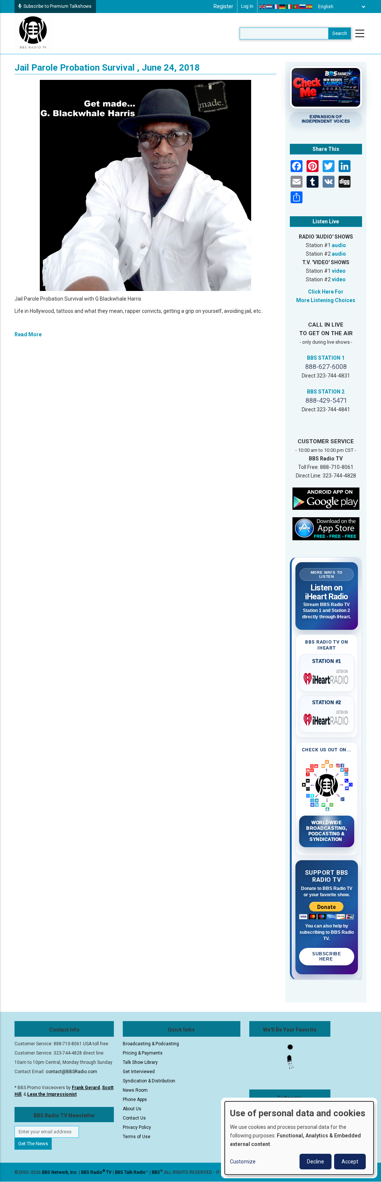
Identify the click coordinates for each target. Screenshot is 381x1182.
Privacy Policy (137, 1127)
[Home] (33, 33)
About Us (132, 1108)
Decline (315, 1162)
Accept (350, 1162)
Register (223, 6)
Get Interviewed (139, 1071)
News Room (135, 1090)
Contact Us (134, 1118)
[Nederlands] (269, 6)
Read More (28, 334)
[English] (262, 6)
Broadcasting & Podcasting (151, 1043)
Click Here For (325, 292)
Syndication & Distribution (149, 1081)
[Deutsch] (282, 6)
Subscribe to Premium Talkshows (57, 6)
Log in (247, 6)
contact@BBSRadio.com (71, 1071)
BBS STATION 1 (326, 358)
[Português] (296, 6)
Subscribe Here (326, 956)
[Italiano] (289, 6)
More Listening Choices (325, 300)
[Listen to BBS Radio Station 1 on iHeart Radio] (327, 677)
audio (339, 245)
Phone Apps (135, 1099)
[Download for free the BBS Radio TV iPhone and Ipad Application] (325, 528)
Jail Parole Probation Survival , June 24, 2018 (107, 67)
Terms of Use (136, 1136)
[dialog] (299, 1138)
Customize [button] (243, 1162)
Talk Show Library (140, 1062)
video (339, 271)
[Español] (309, 6)
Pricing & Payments (143, 1053)
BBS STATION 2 (326, 392)
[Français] (276, 6)
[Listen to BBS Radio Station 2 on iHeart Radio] (327, 718)
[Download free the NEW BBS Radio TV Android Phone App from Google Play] (325, 498)
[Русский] (303, 6)
